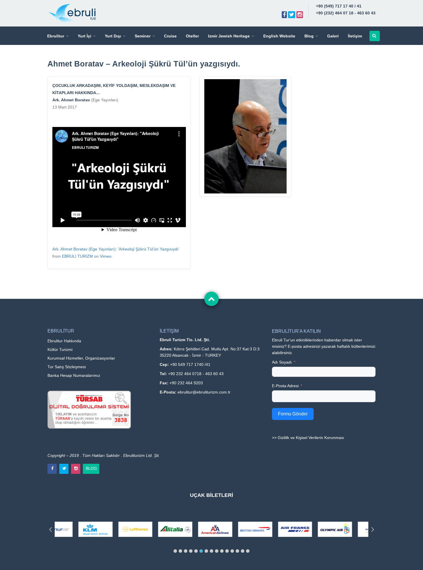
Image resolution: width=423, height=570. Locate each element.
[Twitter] (291, 14)
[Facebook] (284, 14)
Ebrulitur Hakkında (64, 341)
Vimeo (105, 256)
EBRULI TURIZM (77, 256)
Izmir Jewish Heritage (229, 36)
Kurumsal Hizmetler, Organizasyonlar (81, 358)
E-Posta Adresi (285, 385)
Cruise (170, 36)
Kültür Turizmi (60, 349)
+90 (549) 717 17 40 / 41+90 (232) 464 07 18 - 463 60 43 (346, 9)
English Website (279, 36)
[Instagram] (299, 14)
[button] (175, 551)
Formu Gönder (293, 413)
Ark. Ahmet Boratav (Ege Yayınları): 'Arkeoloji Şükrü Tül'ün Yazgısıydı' (115, 249)
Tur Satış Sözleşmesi (66, 366)
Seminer (142, 36)
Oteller (192, 36)
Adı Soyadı (282, 362)
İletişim (355, 36)
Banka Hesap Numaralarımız (73, 375)
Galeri (333, 36)
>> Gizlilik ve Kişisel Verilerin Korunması (308, 437)
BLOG (91, 467)
